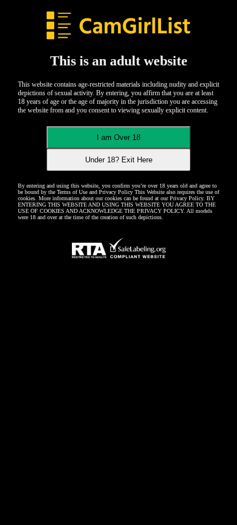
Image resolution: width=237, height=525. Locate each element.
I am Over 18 (118, 137)
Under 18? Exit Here (118, 159)
